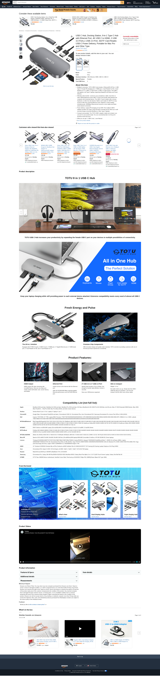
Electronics (21, 30)
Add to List (126, 44)
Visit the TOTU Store (81, 48)
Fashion (92, 6)
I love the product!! (39, 533)
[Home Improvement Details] (150, 6)
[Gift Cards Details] (85, 6)
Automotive (130, 6)
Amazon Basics (27, 6)
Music (104, 6)
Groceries (52, 6)
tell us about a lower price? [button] (37, 604)
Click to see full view (48, 86)
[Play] (20, 562)
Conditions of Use (59, 670)
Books (76, 6)
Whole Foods (60, 6)
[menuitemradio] (137, 562)
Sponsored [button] (21, 617)
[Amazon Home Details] (115, 6)
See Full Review (50, 533)
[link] (44, 24)
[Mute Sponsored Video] (56, 635)
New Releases (44, 6)
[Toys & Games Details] (125, 6)
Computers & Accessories (31, 30)
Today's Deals (69, 6)
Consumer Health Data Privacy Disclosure (81, 670)
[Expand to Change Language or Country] (84, 665)
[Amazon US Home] (64, 666)
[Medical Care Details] (21, 6)
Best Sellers (36, 6)
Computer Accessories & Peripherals (46, 30)
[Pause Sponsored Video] (56, 632)
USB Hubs (58, 30)
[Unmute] (139, 562)
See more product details (83, 120)
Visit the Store (62, 516)
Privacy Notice (67, 670)
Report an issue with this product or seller (89, 123)
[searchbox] (68, 2)
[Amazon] (6, 2)
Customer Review (29, 533)
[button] (3, 6)
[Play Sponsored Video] (80, 629)
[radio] (20, 36)
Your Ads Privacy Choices (98, 670)
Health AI (9, 6)
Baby (136, 6)
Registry (98, 6)
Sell (88, 6)
